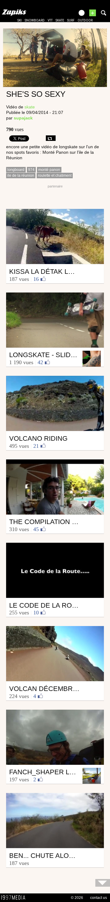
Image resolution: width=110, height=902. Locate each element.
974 (31, 170)
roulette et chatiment (55, 175)
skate (60, 20)
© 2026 (77, 898)
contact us (98, 898)
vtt (50, 20)
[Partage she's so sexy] (51, 138)
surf (71, 20)
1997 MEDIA (15, 897)
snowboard (35, 20)
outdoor (85, 20)
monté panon (49, 170)
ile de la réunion (20, 175)
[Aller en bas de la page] (102, 883)
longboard (15, 170)
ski (19, 20)
